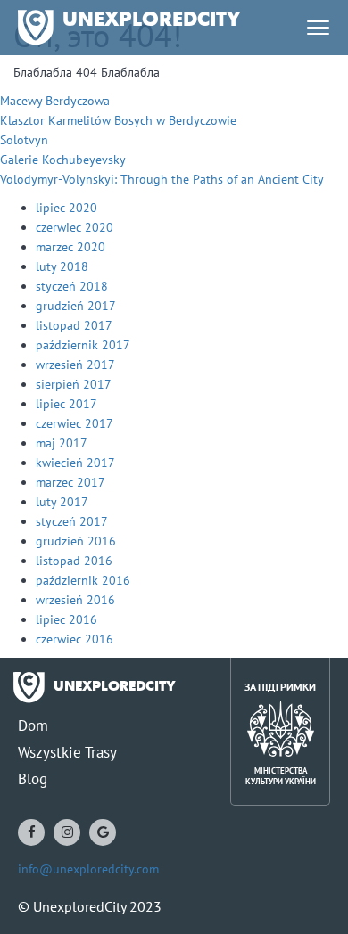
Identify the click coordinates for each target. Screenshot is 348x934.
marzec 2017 (70, 482)
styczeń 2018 (72, 286)
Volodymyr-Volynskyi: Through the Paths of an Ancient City (162, 179)
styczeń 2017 (72, 521)
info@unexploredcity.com (88, 869)
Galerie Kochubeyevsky (63, 160)
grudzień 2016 (76, 541)
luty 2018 (62, 266)
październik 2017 (83, 345)
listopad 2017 (74, 325)
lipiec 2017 (66, 404)
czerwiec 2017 (74, 423)
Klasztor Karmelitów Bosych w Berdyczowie (118, 120)
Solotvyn (24, 140)
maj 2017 (61, 443)
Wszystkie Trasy (67, 752)
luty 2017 (62, 502)
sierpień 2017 (74, 384)
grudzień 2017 (76, 306)
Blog (32, 779)
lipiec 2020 (66, 208)
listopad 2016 (74, 561)
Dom (33, 725)
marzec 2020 (70, 247)
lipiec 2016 (66, 619)
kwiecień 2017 (75, 463)
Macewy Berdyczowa (55, 101)
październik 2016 (83, 580)
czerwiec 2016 (74, 639)
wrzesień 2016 (75, 600)
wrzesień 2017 (75, 364)
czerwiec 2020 (74, 227)
